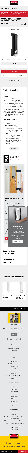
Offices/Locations (14, 391)
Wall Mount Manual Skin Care (9, 8)
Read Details (13, 160)
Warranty (14, 368)
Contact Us (14, 361)
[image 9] (18, 59)
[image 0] (7, 59)
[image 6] (14, 59)
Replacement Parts (14, 366)
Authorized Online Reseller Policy (14, 376)
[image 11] (20, 59)
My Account (4, 451)
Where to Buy (14, 378)
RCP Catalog (14, 324)
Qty (3, 75)
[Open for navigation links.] (25, 3)
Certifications (14, 371)
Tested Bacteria (14, 429)
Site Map (14, 353)
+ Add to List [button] (13, 451)
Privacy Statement (14, 409)
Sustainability (14, 401)
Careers (14, 394)
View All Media (14, 63)
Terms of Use (14, 414)
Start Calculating (18, 241)
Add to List (21, 75)
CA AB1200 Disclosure (14, 427)
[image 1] (8, 59)
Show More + (14, 148)
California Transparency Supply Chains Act (14, 421)
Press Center (14, 389)
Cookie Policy (14, 412)
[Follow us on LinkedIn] (8, 339)
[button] (14, 71)
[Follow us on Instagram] (19, 339)
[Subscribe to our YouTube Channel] (11, 339)
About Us (14, 386)
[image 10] (19, 59)
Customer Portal (14, 350)
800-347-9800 (23, 308)
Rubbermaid (14, 398)
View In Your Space (15, 29)
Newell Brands (14, 396)
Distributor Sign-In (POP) (14, 348)
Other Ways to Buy (15, 80)
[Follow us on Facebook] (14, 339)
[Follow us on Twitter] (17, 339)
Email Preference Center (14, 364)
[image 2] (9, 59)
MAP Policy (14, 373)
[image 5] (13, 59)
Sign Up (14, 334)
